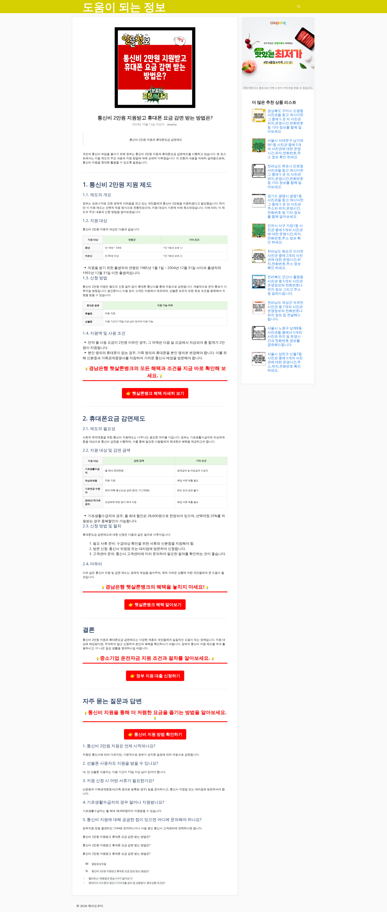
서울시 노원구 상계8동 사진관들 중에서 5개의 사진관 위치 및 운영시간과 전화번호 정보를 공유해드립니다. (284, 336)
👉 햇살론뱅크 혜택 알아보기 (155, 604)
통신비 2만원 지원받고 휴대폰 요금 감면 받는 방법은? (120, 871)
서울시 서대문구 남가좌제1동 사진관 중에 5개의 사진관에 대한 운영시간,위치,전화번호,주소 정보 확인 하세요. (285, 148)
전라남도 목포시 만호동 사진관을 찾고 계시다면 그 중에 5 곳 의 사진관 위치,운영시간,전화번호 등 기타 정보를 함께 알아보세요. (285, 176)
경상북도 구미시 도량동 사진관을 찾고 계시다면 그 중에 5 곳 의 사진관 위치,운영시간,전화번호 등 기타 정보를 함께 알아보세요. (285, 121)
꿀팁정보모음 (99, 863)
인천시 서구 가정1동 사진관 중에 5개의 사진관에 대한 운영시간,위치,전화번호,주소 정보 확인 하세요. (285, 233)
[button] (298, 6)
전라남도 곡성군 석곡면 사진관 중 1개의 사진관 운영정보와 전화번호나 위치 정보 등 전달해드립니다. (285, 310)
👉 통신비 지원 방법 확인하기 (155, 734)
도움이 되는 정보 (124, 6)
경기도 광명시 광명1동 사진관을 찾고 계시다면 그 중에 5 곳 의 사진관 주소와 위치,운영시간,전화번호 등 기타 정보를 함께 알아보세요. (285, 206)
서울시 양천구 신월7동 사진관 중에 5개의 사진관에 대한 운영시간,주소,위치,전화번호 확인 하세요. (285, 362)
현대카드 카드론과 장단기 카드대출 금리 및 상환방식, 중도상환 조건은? (127, 882)
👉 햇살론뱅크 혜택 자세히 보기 (155, 393)
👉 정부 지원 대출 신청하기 (155, 676)
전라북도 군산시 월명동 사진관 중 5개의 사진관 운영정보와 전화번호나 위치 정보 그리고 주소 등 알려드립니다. (285, 285)
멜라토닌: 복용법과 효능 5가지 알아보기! (110, 878)
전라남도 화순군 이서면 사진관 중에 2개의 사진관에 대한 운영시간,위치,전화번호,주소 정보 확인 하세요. (285, 259)
